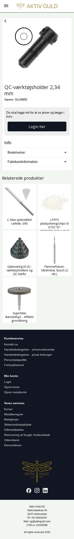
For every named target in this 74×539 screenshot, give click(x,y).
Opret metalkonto (15, 392)
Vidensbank (11, 440)
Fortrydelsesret (14, 365)
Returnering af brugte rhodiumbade (27, 435)
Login (7, 382)
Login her (37, 126)
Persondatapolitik (15, 359)
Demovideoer (13, 445)
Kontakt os (11, 344)
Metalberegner (13, 414)
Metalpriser (11, 419)
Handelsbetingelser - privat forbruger (28, 354)
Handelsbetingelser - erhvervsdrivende (29, 349)
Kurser (8, 409)
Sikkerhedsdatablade (17, 424)
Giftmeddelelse (14, 429)
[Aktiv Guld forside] (37, 6)
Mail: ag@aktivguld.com (37, 521)
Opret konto (12, 387)
